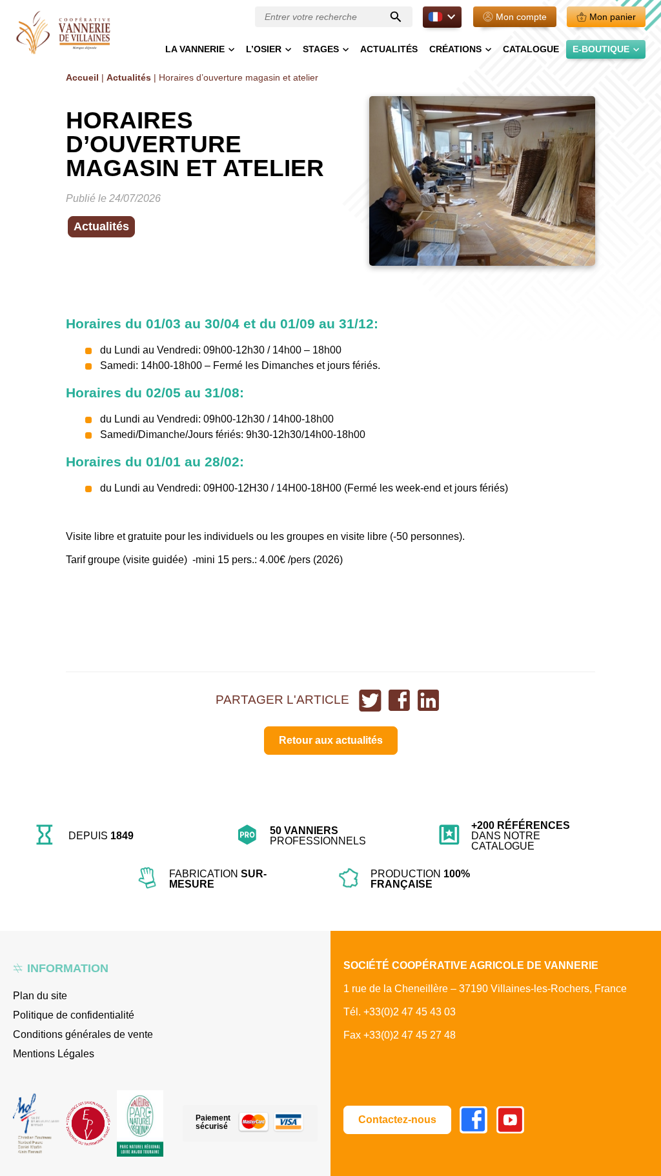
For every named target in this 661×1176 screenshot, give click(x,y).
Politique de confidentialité (73, 1015)
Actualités (389, 49)
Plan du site (40, 995)
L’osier (263, 49)
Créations (455, 49)
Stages (321, 49)
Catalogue (531, 49)
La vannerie (195, 49)
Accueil (82, 77)
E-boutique (601, 49)
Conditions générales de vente (83, 1034)
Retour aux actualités (331, 740)
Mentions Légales (53, 1053)
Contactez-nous (397, 1119)
